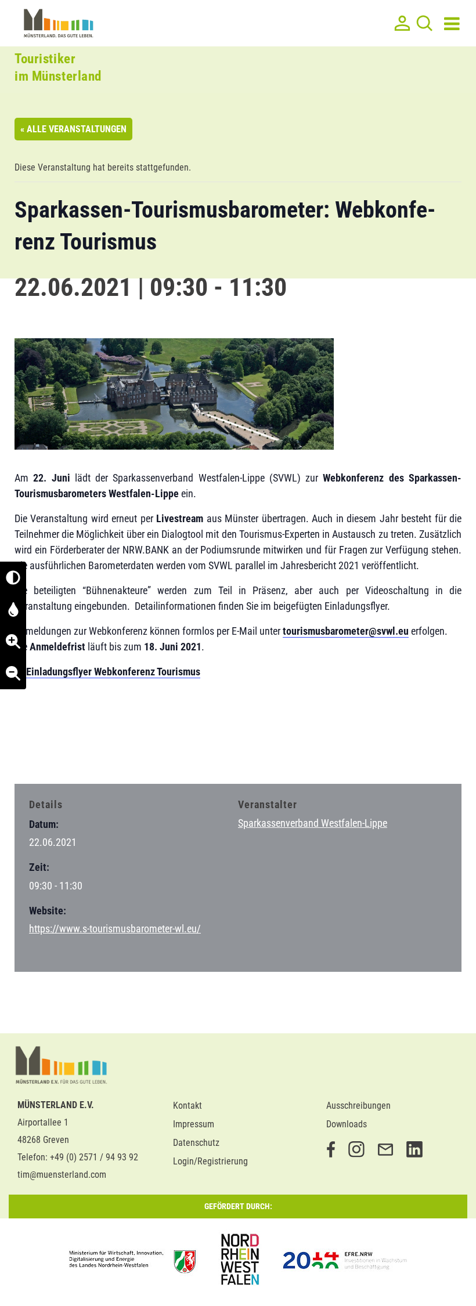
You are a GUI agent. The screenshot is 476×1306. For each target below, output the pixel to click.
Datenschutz (196, 1142)
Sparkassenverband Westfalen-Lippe (312, 823)
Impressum (193, 1124)
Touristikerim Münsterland (58, 67)
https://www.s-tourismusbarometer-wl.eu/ (115, 928)
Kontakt (187, 1105)
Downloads (346, 1124)
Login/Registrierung (210, 1161)
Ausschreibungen (358, 1105)
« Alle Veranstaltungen (73, 129)
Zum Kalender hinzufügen (75, 752)
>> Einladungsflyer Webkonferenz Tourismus (107, 671)
